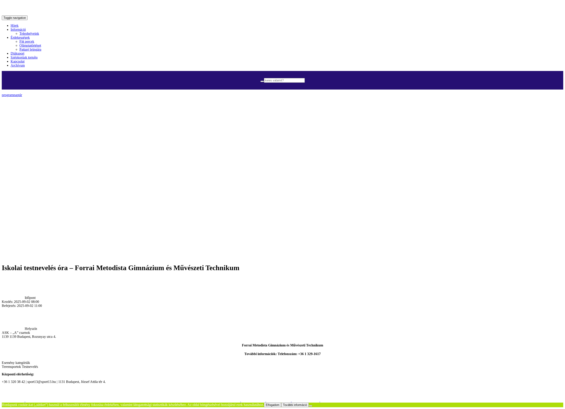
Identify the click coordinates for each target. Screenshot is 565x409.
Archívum (18, 65)
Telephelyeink (29, 33)
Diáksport (17, 53)
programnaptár (12, 95)
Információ (18, 29)
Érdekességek (20, 37)
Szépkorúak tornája (24, 57)
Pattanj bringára (30, 49)
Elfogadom (272, 405)
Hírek (15, 25)
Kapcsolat (17, 61)
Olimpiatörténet (30, 45)
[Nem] (310, 406)
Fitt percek (26, 41)
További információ (295, 405)
